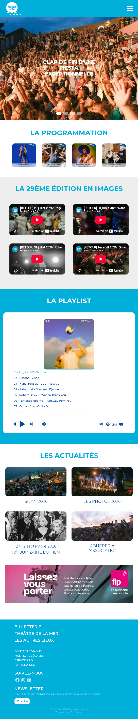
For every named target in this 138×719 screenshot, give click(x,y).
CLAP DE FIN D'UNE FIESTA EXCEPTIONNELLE (69, 68)
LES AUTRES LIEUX (34, 640)
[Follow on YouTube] (29, 680)
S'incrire (22, 701)
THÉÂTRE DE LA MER (36, 633)
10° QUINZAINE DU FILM (36, 552)
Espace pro (23, 660)
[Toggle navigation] (130, 8)
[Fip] (69, 584)
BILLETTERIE (27, 626)
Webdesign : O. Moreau (69, 712)
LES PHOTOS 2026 (102, 501)
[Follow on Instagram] (23, 680)
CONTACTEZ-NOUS (28, 651)
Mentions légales (29, 655)
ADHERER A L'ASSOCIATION (102, 548)
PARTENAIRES (24, 664)
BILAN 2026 (36, 501)
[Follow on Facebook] (17, 680)
